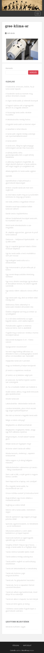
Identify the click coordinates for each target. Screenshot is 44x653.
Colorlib (13, 650)
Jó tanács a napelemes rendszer (18, 370)
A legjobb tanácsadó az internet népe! (21, 124)
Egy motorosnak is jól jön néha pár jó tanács (20, 268)
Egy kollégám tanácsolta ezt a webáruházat (17, 261)
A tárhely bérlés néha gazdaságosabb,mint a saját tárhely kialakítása (20, 155)
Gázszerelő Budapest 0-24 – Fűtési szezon (19, 341)
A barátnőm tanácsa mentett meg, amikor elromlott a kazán (19, 94)
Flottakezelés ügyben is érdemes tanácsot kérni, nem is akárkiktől (19, 327)
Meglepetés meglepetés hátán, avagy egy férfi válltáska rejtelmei (20, 431)
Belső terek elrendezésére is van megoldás (18, 226)
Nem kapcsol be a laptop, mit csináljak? (21, 481)
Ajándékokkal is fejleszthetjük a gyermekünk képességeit (18, 182)
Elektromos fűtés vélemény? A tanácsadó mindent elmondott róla (19, 306)
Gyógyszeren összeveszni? (16, 347)
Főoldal (16, 645)
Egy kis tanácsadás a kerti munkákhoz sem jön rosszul (21, 254)
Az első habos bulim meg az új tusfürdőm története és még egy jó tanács (22, 196)
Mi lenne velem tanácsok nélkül (18, 448)
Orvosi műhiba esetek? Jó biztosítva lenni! (22, 493)
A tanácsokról (11, 141)
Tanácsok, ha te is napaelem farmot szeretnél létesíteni (20, 586)
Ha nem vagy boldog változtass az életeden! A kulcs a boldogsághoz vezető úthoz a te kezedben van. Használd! (22, 353)
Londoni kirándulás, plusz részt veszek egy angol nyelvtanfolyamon (21, 409)
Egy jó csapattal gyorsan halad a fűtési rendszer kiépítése (21, 247)
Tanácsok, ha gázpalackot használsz (20, 580)
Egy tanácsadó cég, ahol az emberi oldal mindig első (22, 298)
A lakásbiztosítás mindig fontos (18, 119)
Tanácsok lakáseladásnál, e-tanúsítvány (21, 568)
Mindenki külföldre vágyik (15, 627)
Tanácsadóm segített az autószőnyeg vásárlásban (20, 562)
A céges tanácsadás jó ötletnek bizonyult (22, 100)
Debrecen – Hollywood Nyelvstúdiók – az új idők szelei (22, 240)
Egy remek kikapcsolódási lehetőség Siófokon (20, 275)
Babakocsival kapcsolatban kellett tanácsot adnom (19, 207)
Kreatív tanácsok (12, 399)
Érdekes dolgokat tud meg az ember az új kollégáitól (21, 313)
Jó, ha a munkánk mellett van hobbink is (21, 387)
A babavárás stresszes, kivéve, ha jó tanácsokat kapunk (20, 87)
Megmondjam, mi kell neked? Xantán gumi (20, 438)
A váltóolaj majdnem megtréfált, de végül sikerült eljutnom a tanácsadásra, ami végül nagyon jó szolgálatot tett (21, 164)
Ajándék (9, 176)
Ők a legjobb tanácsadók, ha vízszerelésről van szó (17, 487)
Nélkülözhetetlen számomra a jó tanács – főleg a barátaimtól (21, 468)
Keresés (9, 68)
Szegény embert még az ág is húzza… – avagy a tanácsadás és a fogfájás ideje (21, 546)
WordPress (25, 650)
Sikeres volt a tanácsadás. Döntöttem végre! (20, 511)
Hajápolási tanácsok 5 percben (18, 361)
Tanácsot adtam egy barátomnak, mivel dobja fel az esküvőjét (21, 593)
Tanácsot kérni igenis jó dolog (17, 604)
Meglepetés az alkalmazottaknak (19, 425)
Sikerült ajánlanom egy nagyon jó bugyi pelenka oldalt (21, 518)
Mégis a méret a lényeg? (15, 420)
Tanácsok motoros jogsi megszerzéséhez (15, 574)
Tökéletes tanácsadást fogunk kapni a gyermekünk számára (21, 609)
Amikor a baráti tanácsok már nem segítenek (19, 189)
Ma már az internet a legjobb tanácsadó (21, 415)
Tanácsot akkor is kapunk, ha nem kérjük (22, 599)
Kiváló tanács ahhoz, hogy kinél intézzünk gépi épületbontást (22, 393)
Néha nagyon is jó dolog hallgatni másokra (19, 461)
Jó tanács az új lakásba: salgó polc (19, 375)
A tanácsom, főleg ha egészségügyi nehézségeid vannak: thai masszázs (20, 146)
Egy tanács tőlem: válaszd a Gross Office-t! (22, 291)
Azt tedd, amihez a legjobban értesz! (20, 202)
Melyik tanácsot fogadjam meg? (18, 444)
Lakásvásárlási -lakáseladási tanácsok (20, 403)
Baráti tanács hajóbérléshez (17, 213)
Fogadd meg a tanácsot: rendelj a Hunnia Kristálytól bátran (22, 334)
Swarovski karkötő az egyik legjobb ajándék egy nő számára (19, 539)
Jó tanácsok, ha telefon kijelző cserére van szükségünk (21, 381)
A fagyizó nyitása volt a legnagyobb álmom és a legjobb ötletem (20, 106)
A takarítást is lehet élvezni (16, 129)
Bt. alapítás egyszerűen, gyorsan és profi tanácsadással (22, 233)
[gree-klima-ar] (22, 49)
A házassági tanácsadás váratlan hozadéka (18, 113)
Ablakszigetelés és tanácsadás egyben (21, 171)
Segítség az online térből (15, 505)
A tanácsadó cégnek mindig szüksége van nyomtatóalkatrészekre (20, 135)
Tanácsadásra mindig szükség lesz (19, 556)
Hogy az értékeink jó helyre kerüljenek (21, 365)
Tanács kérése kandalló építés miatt (20, 552)
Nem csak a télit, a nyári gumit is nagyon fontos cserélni (22, 475)
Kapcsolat (27, 645)
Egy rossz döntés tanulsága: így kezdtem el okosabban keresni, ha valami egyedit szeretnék (22, 283)
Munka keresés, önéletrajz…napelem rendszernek (20, 454)
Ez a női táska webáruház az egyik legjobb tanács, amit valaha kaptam (20, 320)
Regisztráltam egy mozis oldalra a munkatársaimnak (19, 499)
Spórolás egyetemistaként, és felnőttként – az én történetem (22, 525)
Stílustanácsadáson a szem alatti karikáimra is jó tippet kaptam (19, 532)
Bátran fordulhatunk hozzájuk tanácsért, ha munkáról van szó (22, 219)
